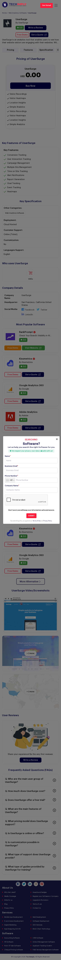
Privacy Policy (47, 521)
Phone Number (11, 476)
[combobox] (10, 480)
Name (7, 456)
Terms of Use (36, 521)
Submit (31, 516)
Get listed (46, 5)
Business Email (11, 466)
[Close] (57, 439)
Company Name (12, 486)
